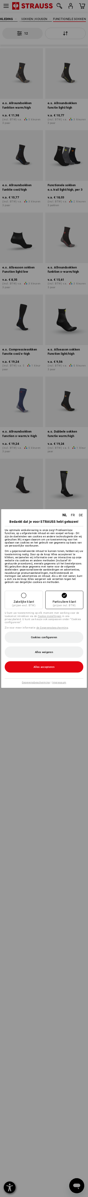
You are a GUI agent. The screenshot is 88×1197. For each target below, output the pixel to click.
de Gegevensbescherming (52, 627)
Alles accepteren (44, 667)
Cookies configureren (44, 637)
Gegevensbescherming (36, 682)
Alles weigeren (44, 652)
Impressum (59, 682)
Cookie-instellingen (49, 616)
